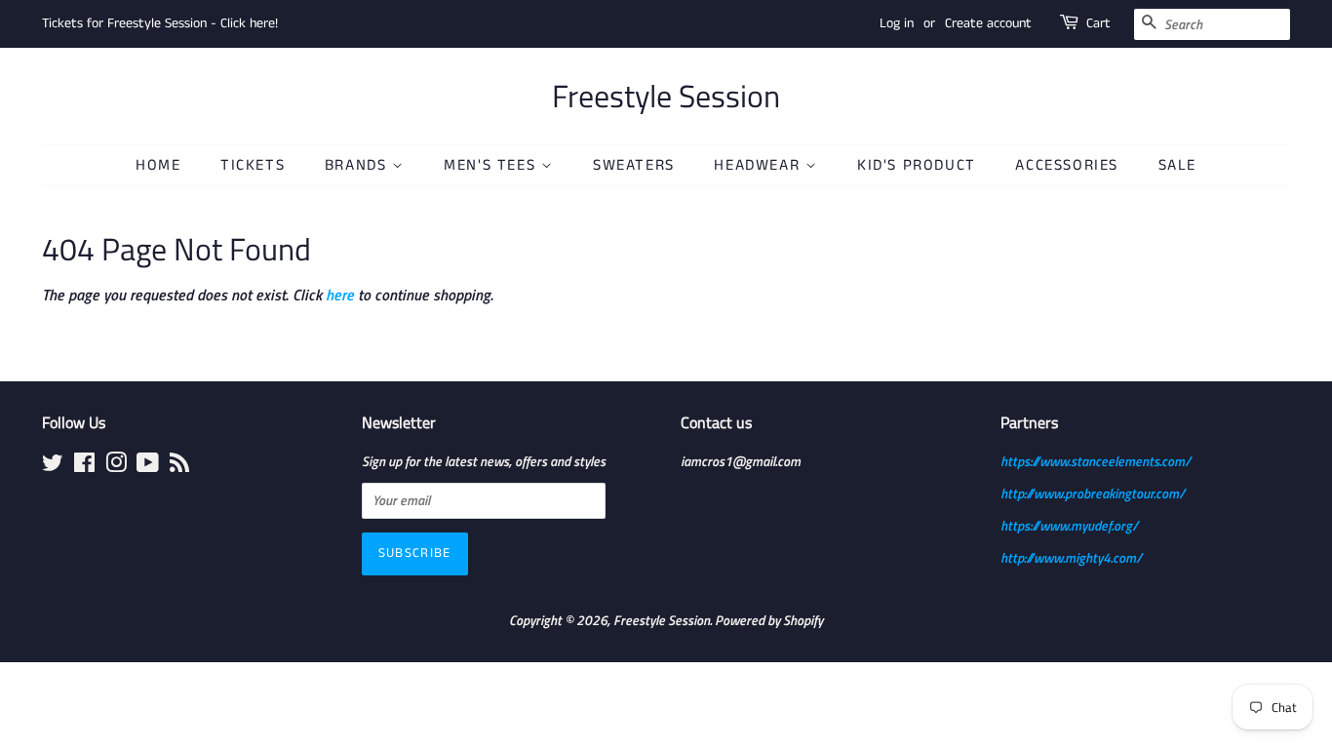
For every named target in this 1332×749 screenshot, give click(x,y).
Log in (897, 23)
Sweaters (634, 165)
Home (158, 165)
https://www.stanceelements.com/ (1095, 461)
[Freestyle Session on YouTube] (148, 466)
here (340, 294)
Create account (988, 23)
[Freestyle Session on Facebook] (84, 466)
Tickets (252, 165)
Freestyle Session (666, 95)
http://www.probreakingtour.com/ (1092, 493)
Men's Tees (492, 165)
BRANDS (358, 165)
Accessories (1066, 165)
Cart (1098, 23)
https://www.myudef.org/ (1069, 525)
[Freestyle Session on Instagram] (116, 466)
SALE (1177, 165)
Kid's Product (916, 165)
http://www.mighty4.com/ (1071, 558)
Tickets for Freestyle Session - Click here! (160, 23)
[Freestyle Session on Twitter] (52, 466)
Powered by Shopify (769, 620)
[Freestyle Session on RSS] (179, 466)
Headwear (759, 165)
